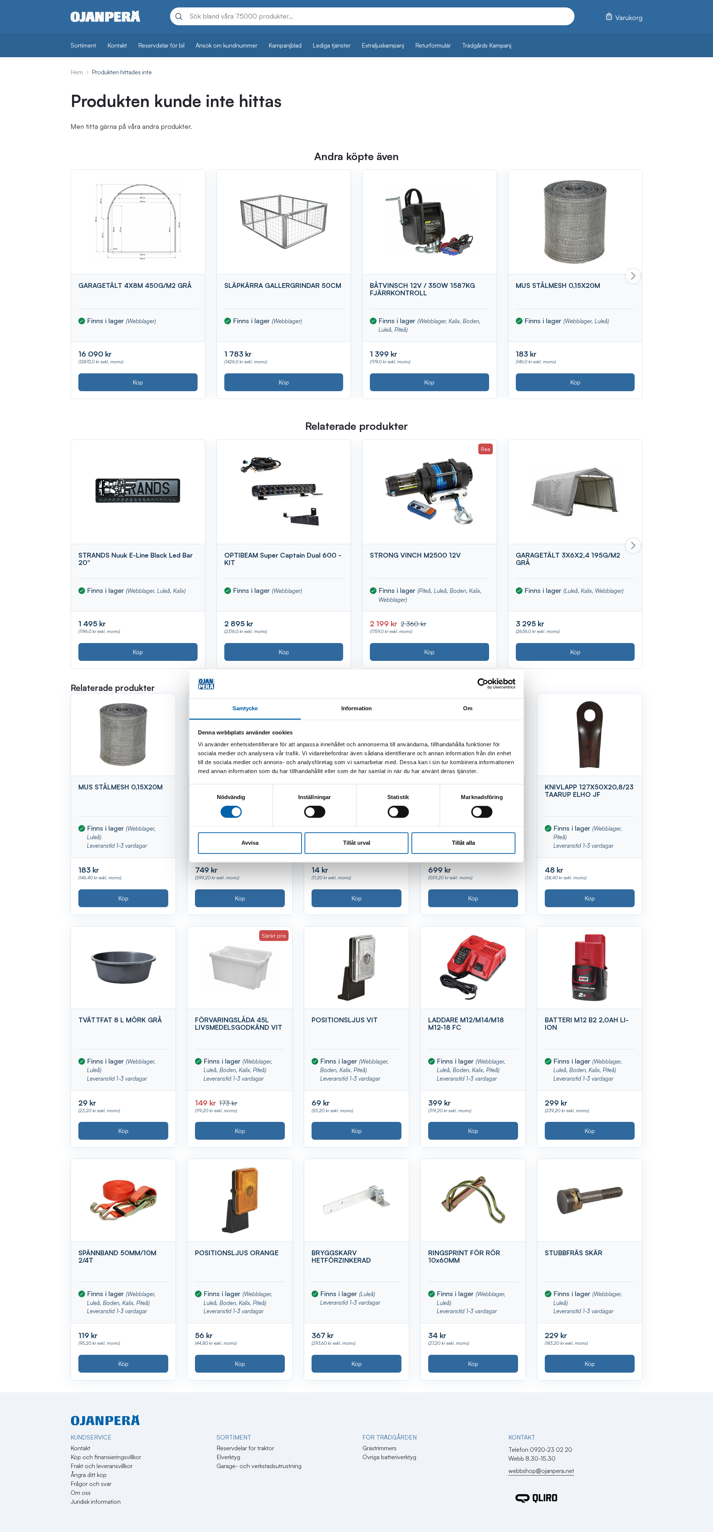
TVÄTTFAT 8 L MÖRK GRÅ (120, 1020)
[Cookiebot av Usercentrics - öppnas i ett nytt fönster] (482, 683)
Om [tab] (467, 708)
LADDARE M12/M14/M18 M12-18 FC (466, 1023)
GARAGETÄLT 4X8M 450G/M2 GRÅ (135, 285)
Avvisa (249, 843)
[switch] (314, 812)
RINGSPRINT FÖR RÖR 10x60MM (464, 1256)
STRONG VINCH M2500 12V (415, 555)
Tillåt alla (463, 843)
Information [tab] (356, 708)
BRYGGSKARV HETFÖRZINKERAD (341, 1256)
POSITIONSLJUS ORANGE (237, 1253)
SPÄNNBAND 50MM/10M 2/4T (117, 1256)
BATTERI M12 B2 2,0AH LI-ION (587, 1023)
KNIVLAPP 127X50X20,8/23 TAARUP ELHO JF (589, 790)
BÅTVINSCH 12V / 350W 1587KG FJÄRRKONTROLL (422, 289)
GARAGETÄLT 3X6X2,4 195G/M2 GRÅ (568, 559)
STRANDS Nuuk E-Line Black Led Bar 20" (135, 559)
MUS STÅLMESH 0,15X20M (558, 285)
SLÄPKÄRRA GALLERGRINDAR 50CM (282, 285)
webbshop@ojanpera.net (541, 1470)
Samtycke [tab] (245, 708)
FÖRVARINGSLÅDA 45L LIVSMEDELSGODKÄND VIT (238, 1023)
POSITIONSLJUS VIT (345, 1020)
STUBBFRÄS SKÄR (573, 1253)
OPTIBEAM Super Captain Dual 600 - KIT (282, 559)
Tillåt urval (356, 843)
